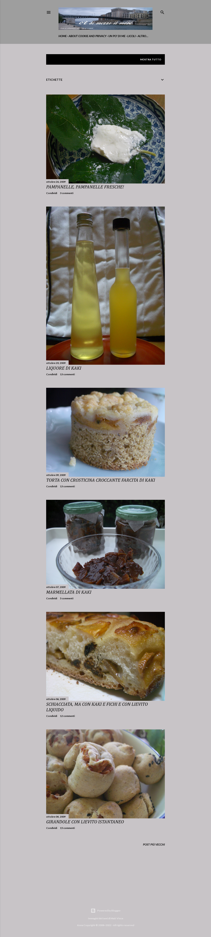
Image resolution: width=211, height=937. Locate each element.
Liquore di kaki (63, 368)
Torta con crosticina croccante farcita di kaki (100, 480)
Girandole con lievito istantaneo (85, 822)
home (63, 36)
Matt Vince (117, 918)
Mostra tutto (150, 59)
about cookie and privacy (87, 36)
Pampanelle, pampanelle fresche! (85, 187)
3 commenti (66, 193)
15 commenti (67, 828)
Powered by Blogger (109, 910)
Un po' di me (116, 36)
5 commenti (66, 598)
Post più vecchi (154, 844)
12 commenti (67, 715)
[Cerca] (162, 11)
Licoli (131, 36)
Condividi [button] (51, 193)
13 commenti (67, 374)
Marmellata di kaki (68, 592)
